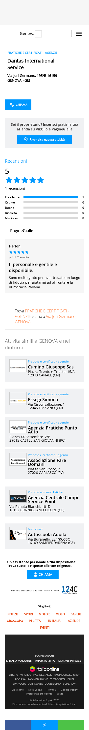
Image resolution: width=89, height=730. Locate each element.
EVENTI (44, 627)
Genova (27, 33)
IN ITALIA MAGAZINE (18, 661)
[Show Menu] (79, 34)
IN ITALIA (54, 621)
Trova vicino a (45, 316)
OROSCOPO (15, 621)
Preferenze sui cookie (39, 693)
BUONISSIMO (53, 684)
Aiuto (60, 693)
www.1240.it (51, 590)
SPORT (28, 614)
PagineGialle (21, 230)
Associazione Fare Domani (47, 462)
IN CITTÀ (35, 621)
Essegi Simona (43, 399)
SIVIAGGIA (19, 684)
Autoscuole (35, 529)
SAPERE (76, 614)
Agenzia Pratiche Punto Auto (52, 430)
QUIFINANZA (35, 684)
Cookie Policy (69, 689)
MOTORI (44, 614)
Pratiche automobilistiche (45, 492)
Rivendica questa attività (47, 139)
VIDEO (60, 614)
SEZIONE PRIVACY (69, 661)
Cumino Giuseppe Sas (51, 367)
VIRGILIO (25, 675)
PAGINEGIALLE (42, 675)
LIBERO (13, 675)
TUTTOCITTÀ (58, 679)
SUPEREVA (69, 684)
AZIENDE (74, 621)
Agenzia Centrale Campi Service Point (53, 499)
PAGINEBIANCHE (38, 679)
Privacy (51, 689)
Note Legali (35, 689)
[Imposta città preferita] (11, 33)
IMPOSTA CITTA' (45, 661)
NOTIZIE (13, 614)
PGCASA (20, 679)
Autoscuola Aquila (47, 534)
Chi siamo (18, 689)
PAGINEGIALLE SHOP (67, 675)
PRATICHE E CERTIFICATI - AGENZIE (32, 53)
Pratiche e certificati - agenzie (48, 361)
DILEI (70, 679)
